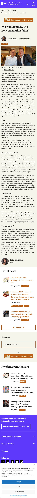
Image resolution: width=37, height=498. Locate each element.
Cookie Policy (13, 495)
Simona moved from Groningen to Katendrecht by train (22, 280)
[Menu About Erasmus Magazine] (34, 436)
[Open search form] (27, 4)
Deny (18, 487)
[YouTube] (17, 462)
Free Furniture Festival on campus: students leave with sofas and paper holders (21, 314)
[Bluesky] (21, 462)
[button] (34, 465)
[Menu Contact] (34, 451)
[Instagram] (3, 462)
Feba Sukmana (12, 38)
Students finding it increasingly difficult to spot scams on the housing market (22, 375)
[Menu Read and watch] (34, 443)
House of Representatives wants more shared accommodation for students (22, 390)
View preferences (18, 491)
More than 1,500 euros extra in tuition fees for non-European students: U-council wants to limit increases (22, 295)
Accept (18, 482)
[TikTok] (12, 462)
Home (3, 10)
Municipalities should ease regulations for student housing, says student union (21, 404)
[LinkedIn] (7, 462)
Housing (4, 44)
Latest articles (12, 10)
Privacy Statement (21, 495)
